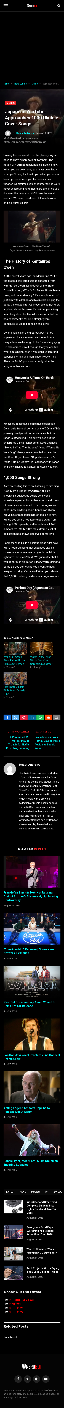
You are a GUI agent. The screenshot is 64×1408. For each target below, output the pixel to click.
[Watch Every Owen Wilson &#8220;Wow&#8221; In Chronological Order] (41, 648)
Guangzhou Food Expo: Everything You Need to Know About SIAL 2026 (40, 1231)
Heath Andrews (25, 133)
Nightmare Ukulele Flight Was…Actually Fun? (15, 690)
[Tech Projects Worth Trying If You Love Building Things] (13, 1273)
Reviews (15, 1304)
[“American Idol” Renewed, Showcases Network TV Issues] (32, 929)
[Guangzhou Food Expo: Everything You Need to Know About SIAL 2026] (13, 1232)
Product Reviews (21, 1300)
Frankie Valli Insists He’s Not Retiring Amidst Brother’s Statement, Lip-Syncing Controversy (31, 896)
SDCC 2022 (16, 1312)
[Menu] (6, 6)
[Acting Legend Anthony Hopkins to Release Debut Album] (32, 1087)
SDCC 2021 (16, 1308)
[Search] (58, 6)
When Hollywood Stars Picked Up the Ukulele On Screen (14, 660)
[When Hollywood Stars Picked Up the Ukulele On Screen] (15, 648)
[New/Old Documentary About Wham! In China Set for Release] (32, 982)
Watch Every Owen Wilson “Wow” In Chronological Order (41, 660)
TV (46, 1192)
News (23, 1192)
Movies (35, 1192)
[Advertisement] (32, 47)
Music (10, 103)
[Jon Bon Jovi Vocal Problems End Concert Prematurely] (32, 1034)
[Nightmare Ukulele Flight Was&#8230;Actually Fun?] (15, 678)
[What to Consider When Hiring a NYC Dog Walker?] (13, 1253)
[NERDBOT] (32, 5)
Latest (10, 1192)
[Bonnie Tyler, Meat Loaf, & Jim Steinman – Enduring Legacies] (32, 1140)
